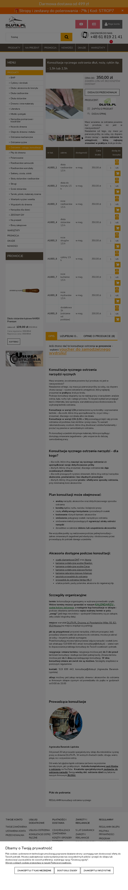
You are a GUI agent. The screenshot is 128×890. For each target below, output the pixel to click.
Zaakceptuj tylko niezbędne (34, 870)
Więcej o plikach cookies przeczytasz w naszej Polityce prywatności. (38, 862)
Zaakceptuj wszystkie (97, 870)
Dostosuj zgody (67, 870)
